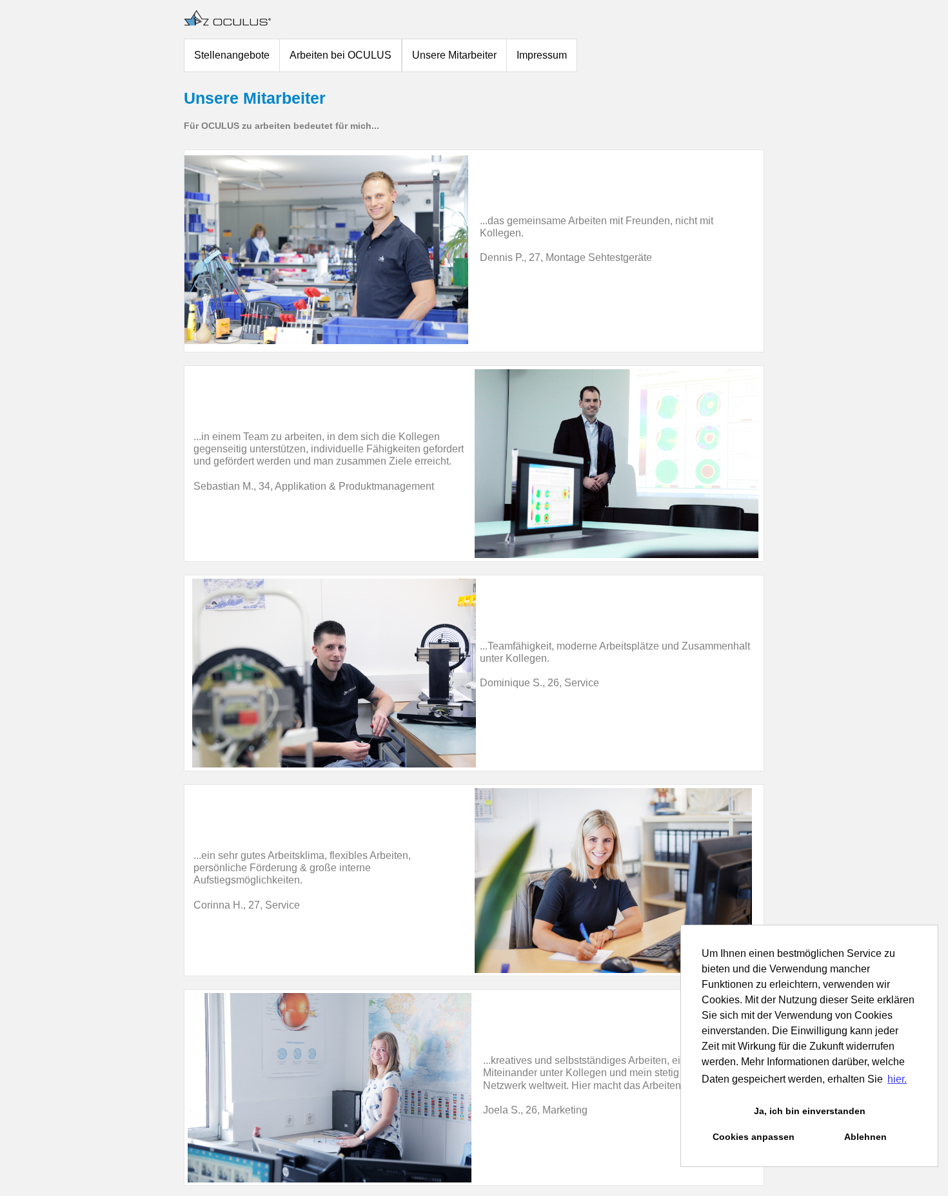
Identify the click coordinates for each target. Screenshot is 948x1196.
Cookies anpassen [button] (754, 1137)
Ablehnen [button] (865, 1137)
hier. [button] (897, 1079)
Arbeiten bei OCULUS (340, 55)
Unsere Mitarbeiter (454, 55)
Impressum (542, 55)
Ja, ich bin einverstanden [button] (809, 1111)
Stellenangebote (232, 55)
